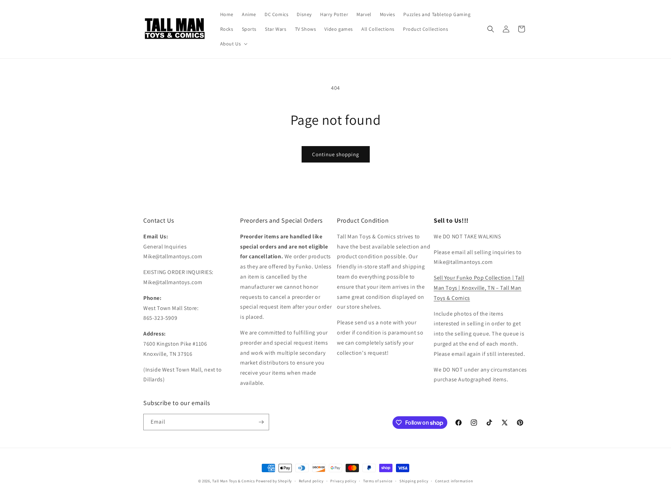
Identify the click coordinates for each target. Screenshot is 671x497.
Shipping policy (413, 480)
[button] (233, 43)
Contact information (454, 480)
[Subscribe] (261, 422)
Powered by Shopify (274, 480)
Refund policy (311, 480)
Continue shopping (335, 154)
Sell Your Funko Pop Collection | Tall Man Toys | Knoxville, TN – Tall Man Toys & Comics (479, 288)
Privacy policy (343, 480)
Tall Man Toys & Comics (233, 480)
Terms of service (377, 480)
